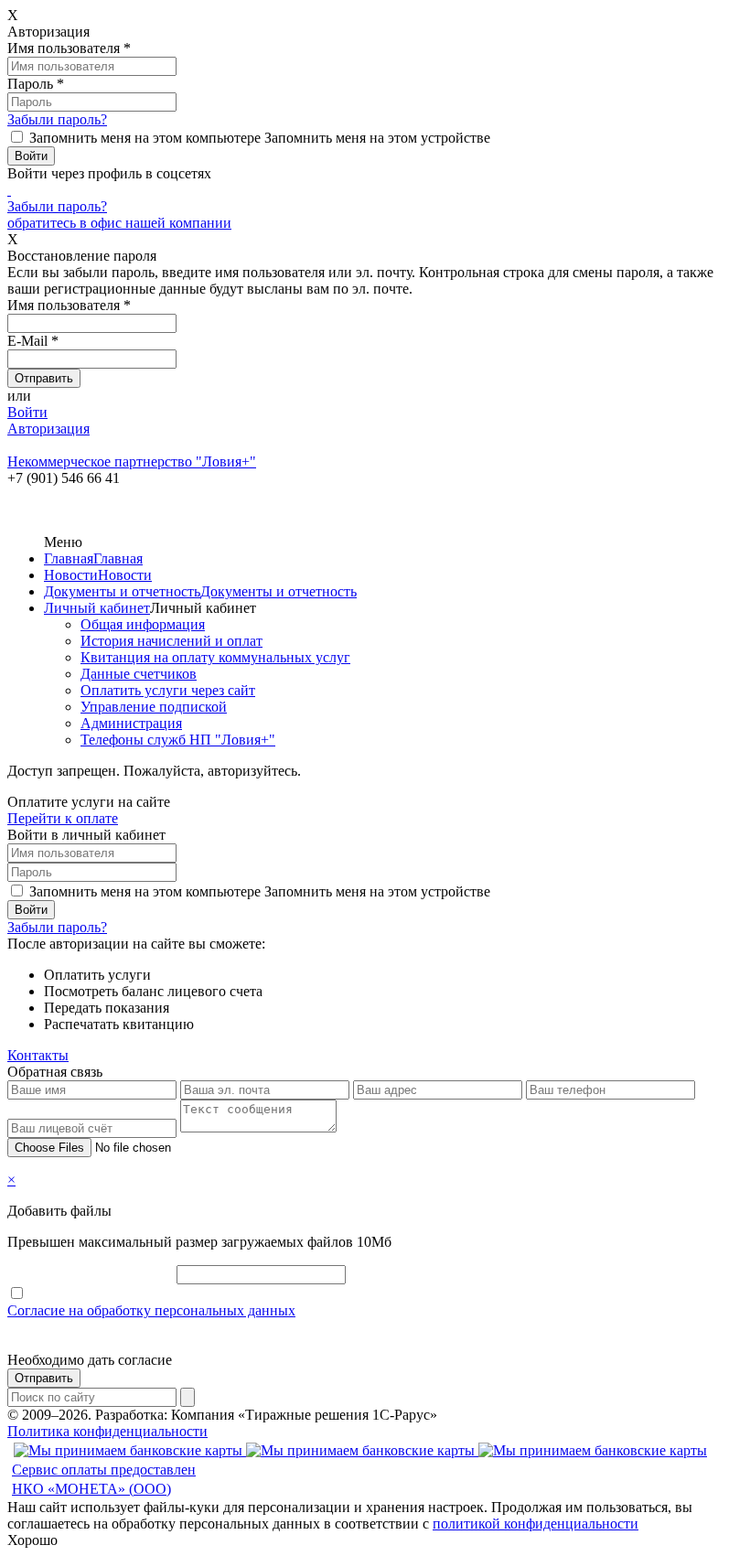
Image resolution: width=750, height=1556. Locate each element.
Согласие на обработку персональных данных (151, 1310)
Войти (27, 412)
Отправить (44, 1378)
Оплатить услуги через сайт (167, 690)
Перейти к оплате (62, 818)
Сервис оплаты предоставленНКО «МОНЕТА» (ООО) (104, 1479)
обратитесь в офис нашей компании (119, 223)
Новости (71, 575)
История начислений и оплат (171, 641)
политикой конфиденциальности (535, 1523)
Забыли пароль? (57, 119)
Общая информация (142, 624)
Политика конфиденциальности (107, 1431)
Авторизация (48, 428)
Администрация (131, 723)
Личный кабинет (97, 608)
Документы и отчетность (122, 591)
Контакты (38, 1055)
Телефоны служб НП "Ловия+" (177, 739)
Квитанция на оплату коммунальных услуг (215, 657)
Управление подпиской (153, 706)
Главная (68, 558)
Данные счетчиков (138, 673)
